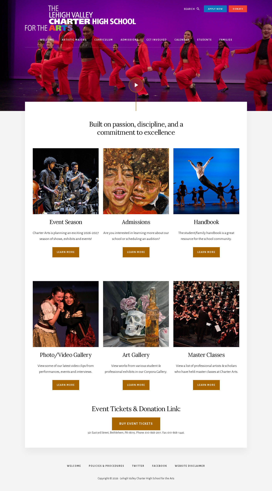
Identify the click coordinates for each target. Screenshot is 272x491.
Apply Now (215, 9)
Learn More (66, 252)
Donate (238, 9)
